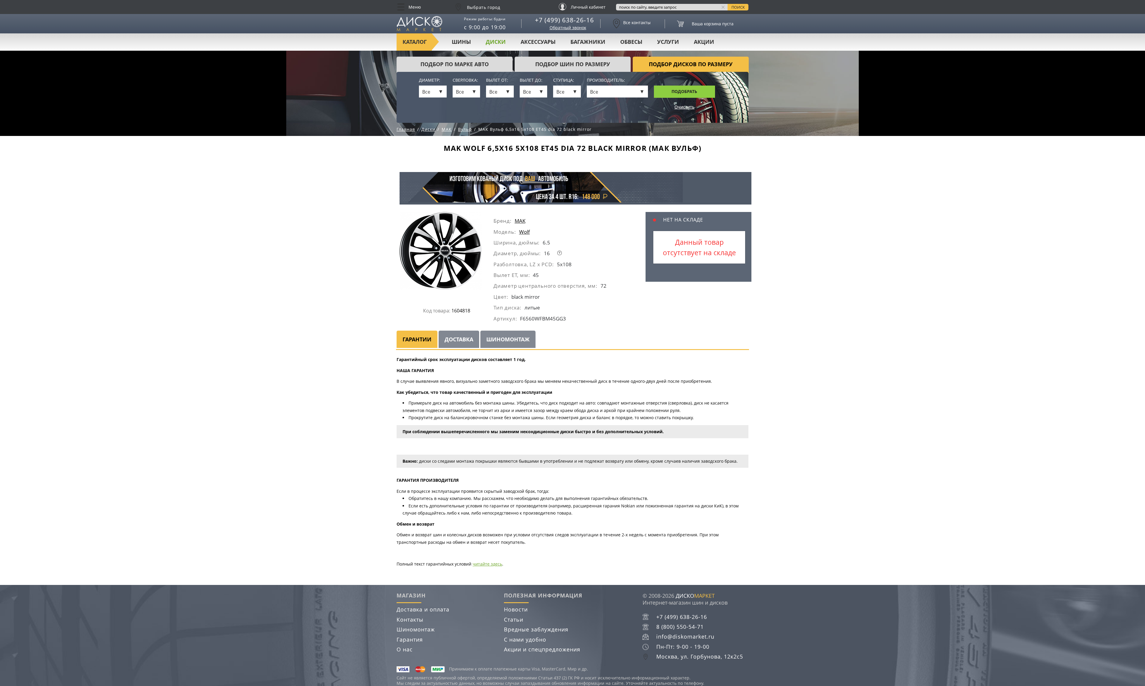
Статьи (513, 619)
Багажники (587, 41)
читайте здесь (487, 564)
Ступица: (563, 80)
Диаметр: (429, 80)
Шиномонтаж (416, 629)
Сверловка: (465, 80)
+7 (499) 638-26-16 (564, 20)
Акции (704, 41)
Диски (496, 41)
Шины (461, 41)
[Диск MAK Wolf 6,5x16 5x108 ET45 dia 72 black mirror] (446, 253)
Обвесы (631, 41)
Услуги (668, 41)
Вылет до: (531, 80)
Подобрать (684, 91)
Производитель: (606, 80)
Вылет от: (497, 80)
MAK (520, 220)
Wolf (524, 231)
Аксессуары (538, 41)
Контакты (410, 619)
